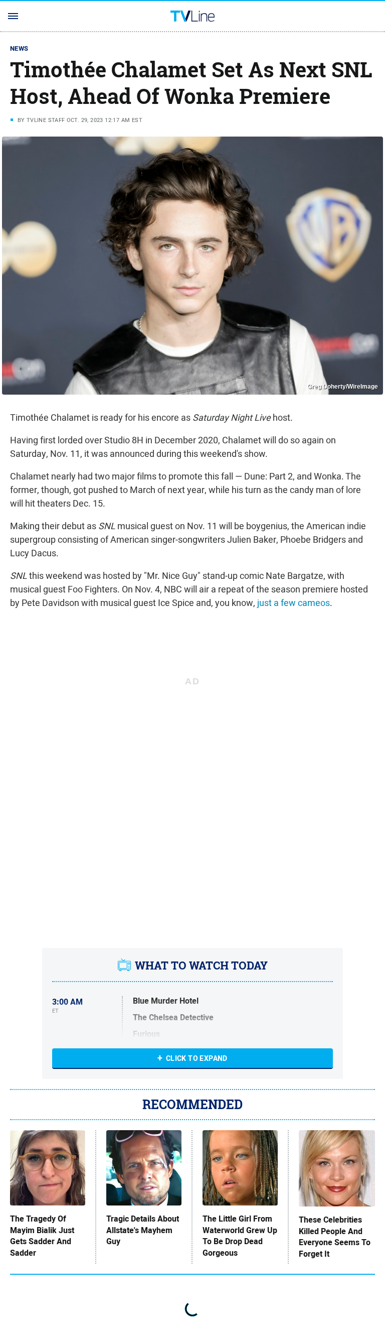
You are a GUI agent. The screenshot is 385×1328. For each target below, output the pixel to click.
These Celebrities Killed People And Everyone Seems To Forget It (334, 1237)
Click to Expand (197, 1058)
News (19, 48)
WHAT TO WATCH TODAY (201, 965)
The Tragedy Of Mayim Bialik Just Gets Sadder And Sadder (42, 1236)
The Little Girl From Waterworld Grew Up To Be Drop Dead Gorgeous (240, 1236)
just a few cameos (293, 602)
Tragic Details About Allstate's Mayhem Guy (142, 1230)
